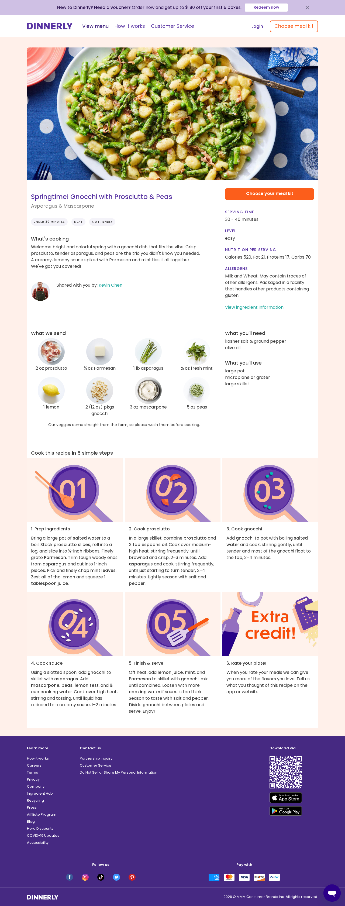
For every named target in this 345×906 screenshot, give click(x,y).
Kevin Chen (110, 285)
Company (35, 786)
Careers (34, 765)
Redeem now (266, 7)
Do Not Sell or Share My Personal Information (118, 772)
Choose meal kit (293, 26)
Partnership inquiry (96, 758)
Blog (31, 821)
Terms (32, 772)
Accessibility (38, 842)
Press (32, 807)
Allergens (236, 268)
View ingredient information (254, 307)
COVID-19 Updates (43, 835)
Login (257, 26)
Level (230, 231)
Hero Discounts (40, 828)
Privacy (33, 779)
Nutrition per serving (250, 249)
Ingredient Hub (40, 793)
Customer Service (172, 26)
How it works (130, 26)
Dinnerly (50, 26)
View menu (95, 26)
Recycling (35, 800)
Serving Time (239, 212)
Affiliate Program (41, 814)
